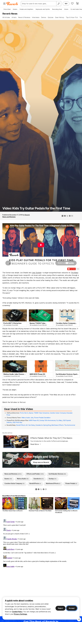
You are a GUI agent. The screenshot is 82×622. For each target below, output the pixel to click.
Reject (60, 608)
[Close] (79, 619)
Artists (14, 17)
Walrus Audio (23, 478)
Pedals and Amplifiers (26, 9)
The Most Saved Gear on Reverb (12, 510)
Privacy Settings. (20, 614)
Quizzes (50, 17)
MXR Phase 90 (34, 420)
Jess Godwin (36, 273)
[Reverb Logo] (12, 3)
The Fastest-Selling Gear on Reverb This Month (66, 511)
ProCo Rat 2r (24, 413)
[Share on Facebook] (65, 216)
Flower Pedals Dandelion (42, 417)
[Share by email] (72, 216)
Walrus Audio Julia (27, 417)
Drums (66, 9)
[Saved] (72, 3)
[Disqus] (41, 543)
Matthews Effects (53, 483)
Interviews (35, 17)
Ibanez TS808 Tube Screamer (39, 413)
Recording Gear (57, 9)
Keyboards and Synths (43, 9)
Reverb (27, 215)
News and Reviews (9, 217)
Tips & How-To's (72, 17)
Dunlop (52, 478)
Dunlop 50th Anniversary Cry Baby (51, 420)
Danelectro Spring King (43, 425)
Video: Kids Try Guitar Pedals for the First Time (36, 208)
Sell (66, 3)
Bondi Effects (35, 483)
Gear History (59, 17)
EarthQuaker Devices (57, 474)
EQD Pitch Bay (17, 422)
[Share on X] (67, 216)
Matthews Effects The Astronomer (63, 425)
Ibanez (8, 478)
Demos (43, 17)
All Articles (6, 17)
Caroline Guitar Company (14, 483)
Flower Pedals (71, 483)
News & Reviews (24, 17)
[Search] (58, 3)
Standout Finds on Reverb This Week (40, 510)
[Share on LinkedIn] (62, 216)
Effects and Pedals (35, 474)
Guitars (15, 9)
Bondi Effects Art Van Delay (25, 425)
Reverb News (9, 13)
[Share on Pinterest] (69, 216)
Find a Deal (7, 9)
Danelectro (39, 478)
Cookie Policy (17, 612)
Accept (72, 608)
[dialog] (41, 608)
